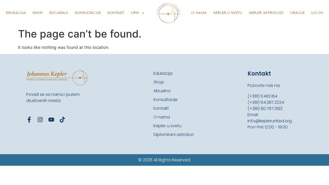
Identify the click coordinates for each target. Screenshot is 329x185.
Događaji (58, 13)
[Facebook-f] (29, 120)
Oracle (297, 13)
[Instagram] (40, 120)
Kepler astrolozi (266, 13)
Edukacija (16, 13)
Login (317, 13)
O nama (199, 13)
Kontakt (115, 13)
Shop (37, 13)
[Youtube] (51, 120)
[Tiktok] (62, 120)
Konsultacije (88, 13)
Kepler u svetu (227, 13)
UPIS (135, 13)
